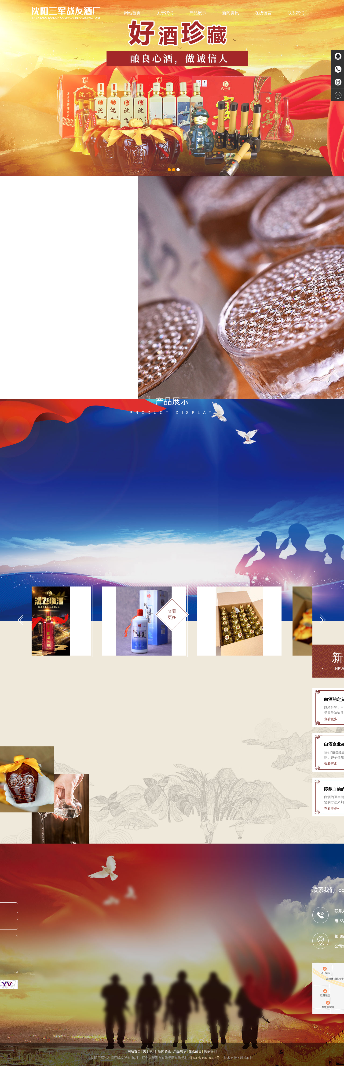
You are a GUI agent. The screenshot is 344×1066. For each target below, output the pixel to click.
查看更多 (99, 362)
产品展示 (197, 13)
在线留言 (263, 13)
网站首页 (132, 13)
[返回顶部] (337, 95)
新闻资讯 (230, 13)
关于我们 (165, 13)
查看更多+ (331, 719)
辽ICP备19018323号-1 (206, 1058)
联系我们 (296, 13)
